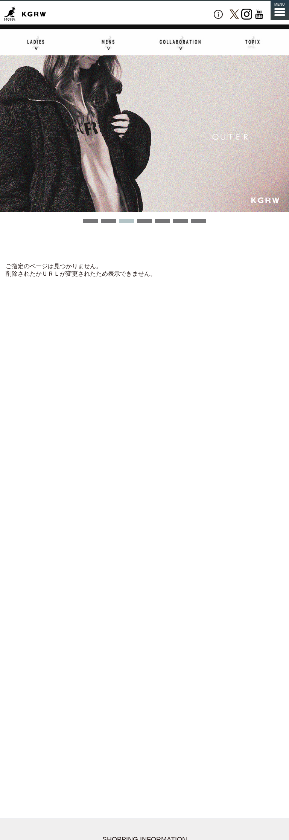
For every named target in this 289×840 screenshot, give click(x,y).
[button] (90, 221)
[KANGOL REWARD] (25, 14)
